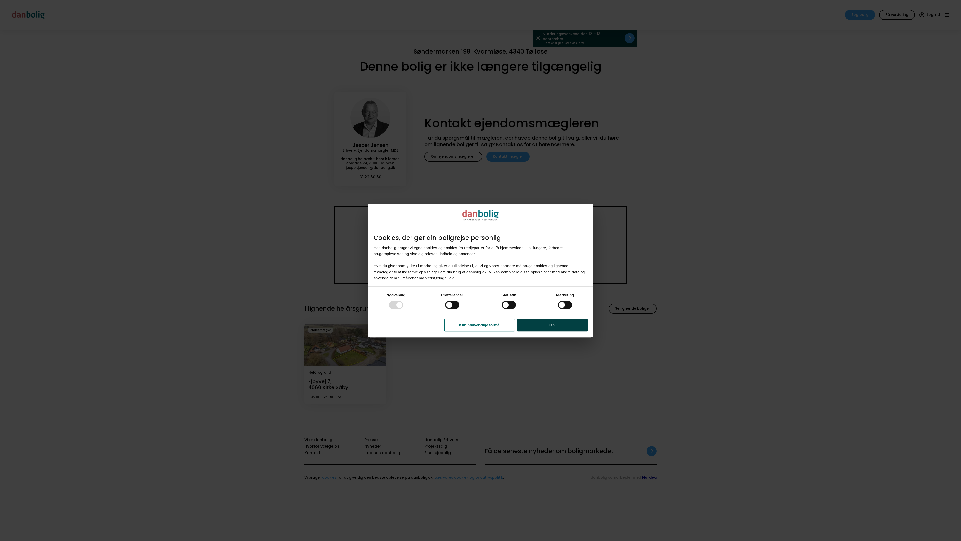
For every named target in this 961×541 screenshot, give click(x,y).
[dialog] (480, 270)
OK (552, 325)
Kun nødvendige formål (479, 325)
